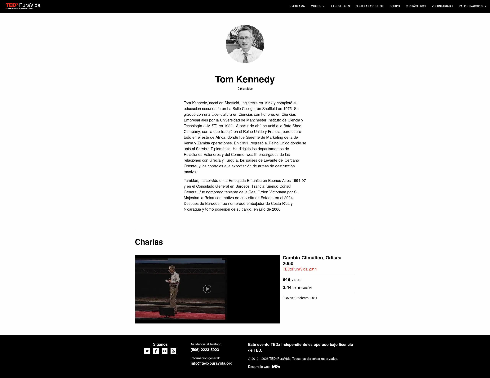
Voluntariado (442, 6)
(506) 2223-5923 (205, 349)
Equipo (395, 6)
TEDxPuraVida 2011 (300, 269)
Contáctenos (416, 6)
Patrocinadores (471, 6)
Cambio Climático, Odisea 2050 (312, 260)
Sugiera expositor (370, 6)
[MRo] (276, 366)
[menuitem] (297, 6)
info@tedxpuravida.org (212, 363)
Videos (316, 6)
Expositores (340, 6)
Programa (297, 6)
